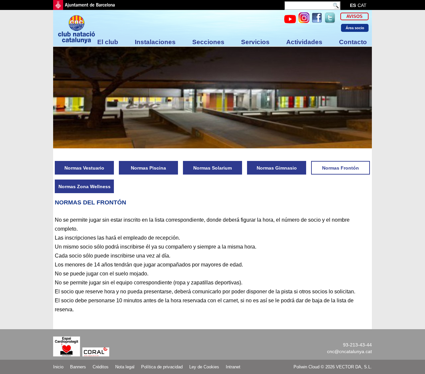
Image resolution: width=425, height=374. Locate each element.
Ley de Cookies (204, 366)
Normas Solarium (212, 168)
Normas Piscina (148, 168)
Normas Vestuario (84, 168)
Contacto (353, 41)
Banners (78, 366)
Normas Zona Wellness (84, 186)
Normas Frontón (340, 168)
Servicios (255, 41)
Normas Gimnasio (277, 168)
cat (362, 5)
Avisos (354, 16)
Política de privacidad (162, 366)
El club (107, 41)
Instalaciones (155, 41)
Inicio (58, 366)
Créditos (101, 366)
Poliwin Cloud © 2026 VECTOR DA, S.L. (333, 366)
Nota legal (124, 366)
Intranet (233, 366)
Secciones (208, 41)
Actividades (304, 41)
